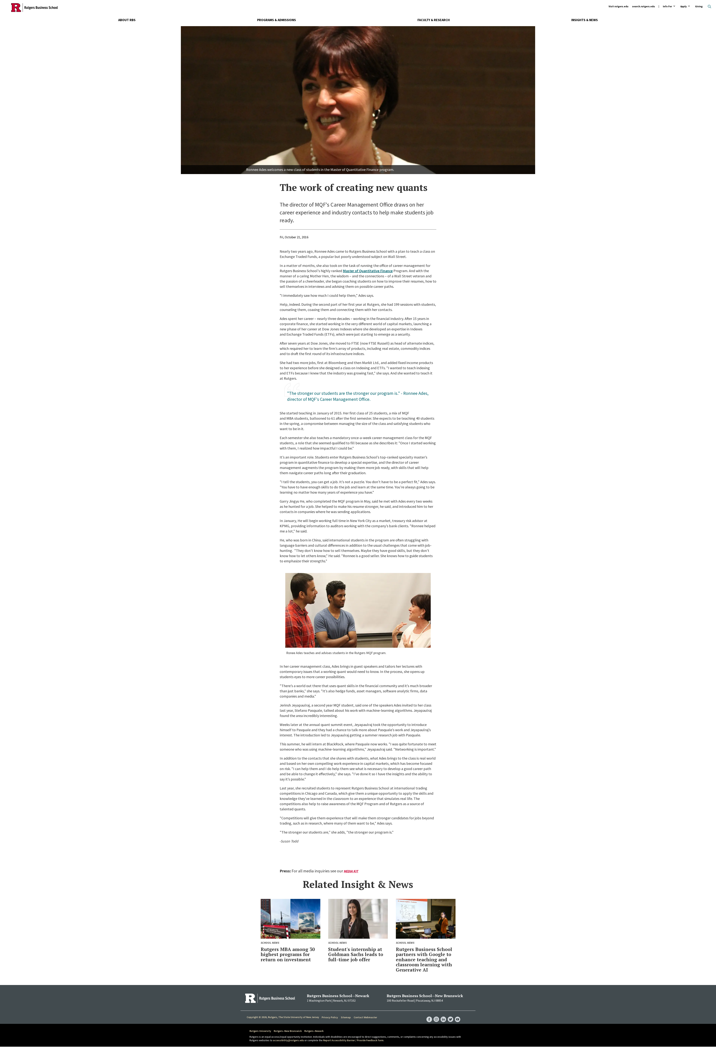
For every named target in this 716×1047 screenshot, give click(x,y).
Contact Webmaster (365, 1017)
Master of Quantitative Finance (368, 270)
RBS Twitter (450, 1015)
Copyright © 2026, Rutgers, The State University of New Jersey (283, 1017)
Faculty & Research (433, 20)
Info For (667, 6)
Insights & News (584, 20)
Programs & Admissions (276, 20)
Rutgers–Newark (314, 1031)
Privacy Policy (330, 1017)
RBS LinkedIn (443, 1015)
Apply (683, 6)
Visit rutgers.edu (618, 6)
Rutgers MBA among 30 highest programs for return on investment (288, 954)
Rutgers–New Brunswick (288, 1031)
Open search (709, 6)
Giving (699, 6)
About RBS (127, 20)
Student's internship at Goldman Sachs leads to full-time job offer (355, 954)
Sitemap (346, 1017)
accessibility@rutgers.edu (288, 1040)
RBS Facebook (429, 1015)
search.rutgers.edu (643, 6)
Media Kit (351, 871)
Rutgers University (260, 1031)
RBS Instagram (436, 1015)
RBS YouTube (457, 1015)
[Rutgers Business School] (34, 7)
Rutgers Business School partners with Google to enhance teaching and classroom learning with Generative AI (424, 959)
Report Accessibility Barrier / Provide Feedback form (353, 1040)
